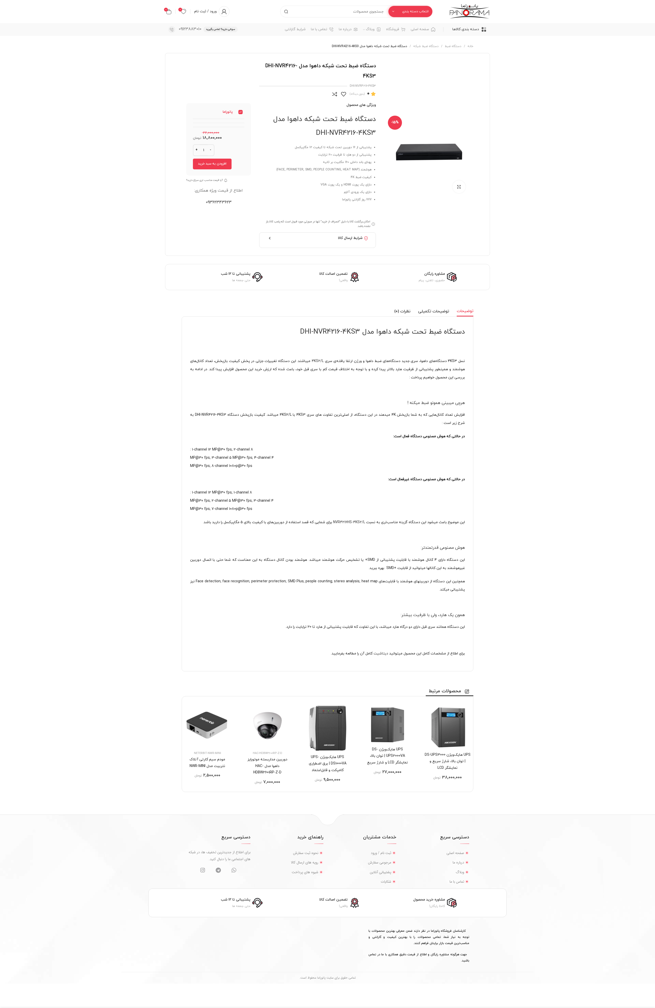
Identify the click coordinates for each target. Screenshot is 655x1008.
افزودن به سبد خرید (212, 163)
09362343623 (219, 202)
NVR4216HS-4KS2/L (349, 522)
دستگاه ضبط (452, 46)
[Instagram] (202, 870)
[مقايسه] (334, 94)
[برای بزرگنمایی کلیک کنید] (459, 186)
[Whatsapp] (233, 870)
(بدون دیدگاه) (357, 94)
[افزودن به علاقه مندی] (343, 94)
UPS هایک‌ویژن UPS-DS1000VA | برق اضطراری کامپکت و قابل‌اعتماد (327, 764)
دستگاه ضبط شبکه (425, 46)
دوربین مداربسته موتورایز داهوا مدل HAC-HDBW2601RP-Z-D (267, 766)
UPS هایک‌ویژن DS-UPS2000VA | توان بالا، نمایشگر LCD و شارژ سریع (387, 756)
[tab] (465, 311)
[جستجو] (286, 11)
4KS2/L (318, 361)
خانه (469, 46)
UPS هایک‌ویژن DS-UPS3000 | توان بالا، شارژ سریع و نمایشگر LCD (448, 761)
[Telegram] (218, 870)
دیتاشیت (380, 653)
